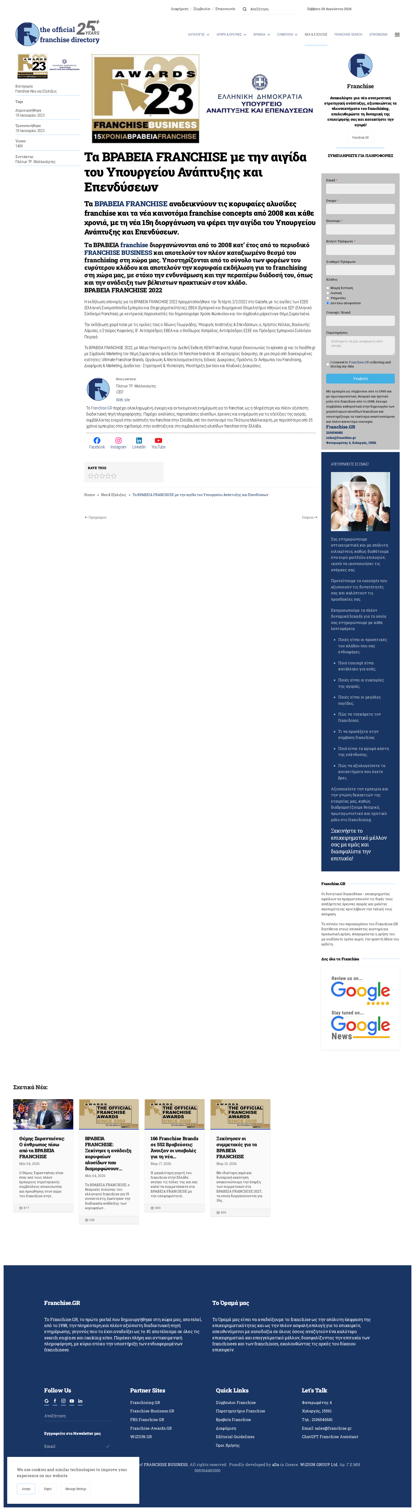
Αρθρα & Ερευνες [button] (229, 34)
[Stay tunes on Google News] (360, 1024)
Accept (26, 1489)
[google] (46, 1403)
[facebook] (55, 1403)
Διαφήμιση (179, 8)
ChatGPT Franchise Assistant (330, 1436)
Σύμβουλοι (201, 8)
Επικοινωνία (225, 8)
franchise (134, 245)
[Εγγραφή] (108, 1446)
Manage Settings (75, 1489)
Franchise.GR (101, 407)
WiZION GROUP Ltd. (319, 1464)
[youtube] (71, 1403)
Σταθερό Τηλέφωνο (341, 262)
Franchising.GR (145, 1402)
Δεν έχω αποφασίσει (345, 303)
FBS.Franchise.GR (147, 1419)
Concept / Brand (338, 312)
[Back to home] (57, 34)
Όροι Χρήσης (228, 1445)
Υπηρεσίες (338, 298)
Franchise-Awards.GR (151, 1428)
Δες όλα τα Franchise (340, 958)
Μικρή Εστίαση (341, 288)
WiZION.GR (141, 1436)
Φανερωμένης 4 (317, 1402)
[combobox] (271, 9)
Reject (47, 1489)
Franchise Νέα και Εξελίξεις (36, 91)
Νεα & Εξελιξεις (316, 34)
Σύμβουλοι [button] (285, 34)
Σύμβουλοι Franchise (236, 1402)
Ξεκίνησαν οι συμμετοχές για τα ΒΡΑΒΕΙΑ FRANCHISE (236, 1147)
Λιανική (336, 293)
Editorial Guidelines (235, 1436)
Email (331, 180)
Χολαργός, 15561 (317, 1410)
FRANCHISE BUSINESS (118, 252)
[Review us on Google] (360, 990)
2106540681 (334, 432)
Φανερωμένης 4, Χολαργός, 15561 (351, 443)
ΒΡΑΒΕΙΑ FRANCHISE (130, 203)
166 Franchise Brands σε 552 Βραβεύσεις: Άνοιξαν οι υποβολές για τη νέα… (174, 1147)
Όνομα (332, 201)
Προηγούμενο (97, 517)
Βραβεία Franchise (233, 1419)
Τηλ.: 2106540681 (317, 1419)
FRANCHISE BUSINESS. (166, 1464)
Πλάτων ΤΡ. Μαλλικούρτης (35, 161)
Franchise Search (348, 34)
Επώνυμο (334, 221)
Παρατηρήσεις (337, 333)
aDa (275, 1464)
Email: (327, 1428)
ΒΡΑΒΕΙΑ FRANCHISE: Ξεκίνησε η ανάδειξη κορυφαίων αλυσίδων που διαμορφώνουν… (108, 1153)
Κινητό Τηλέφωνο (340, 241)
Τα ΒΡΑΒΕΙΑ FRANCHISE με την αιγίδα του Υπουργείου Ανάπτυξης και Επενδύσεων (195, 171)
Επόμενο (307, 517)
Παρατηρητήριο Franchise (240, 1410)
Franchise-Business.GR (152, 1410)
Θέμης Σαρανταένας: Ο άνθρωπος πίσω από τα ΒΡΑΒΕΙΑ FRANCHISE (42, 1147)
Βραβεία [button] (259, 34)
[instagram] (63, 1403)
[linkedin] (80, 1403)
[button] (397, 34)
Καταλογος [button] (196, 34)
